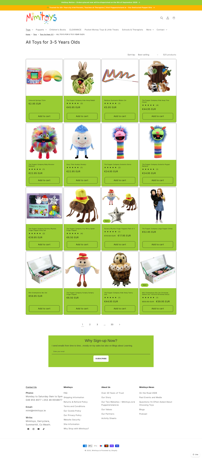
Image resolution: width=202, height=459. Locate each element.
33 (112, 324)
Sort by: (131, 54)
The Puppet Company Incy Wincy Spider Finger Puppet (80, 229)
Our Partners (107, 414)
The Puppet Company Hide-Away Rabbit (80, 100)
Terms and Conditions (74, 406)
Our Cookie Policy (72, 411)
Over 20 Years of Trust (112, 393)
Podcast (143, 414)
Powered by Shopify (109, 450)
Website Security (72, 419)
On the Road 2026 (148, 393)
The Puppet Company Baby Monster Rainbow (41, 165)
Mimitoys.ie (96, 450)
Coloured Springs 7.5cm (37, 100)
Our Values (106, 409)
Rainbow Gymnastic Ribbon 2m (115, 100)
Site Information (72, 424)
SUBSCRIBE (101, 359)
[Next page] (119, 324)
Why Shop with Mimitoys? (76, 428)
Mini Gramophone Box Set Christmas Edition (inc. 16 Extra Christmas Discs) (155, 293)
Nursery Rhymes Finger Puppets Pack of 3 (119, 228)
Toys (35, 34)
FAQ (65, 393)
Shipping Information (74, 397)
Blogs (142, 409)
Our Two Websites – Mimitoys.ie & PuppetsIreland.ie (118, 403)
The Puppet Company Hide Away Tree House (155, 101)
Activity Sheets (108, 418)
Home (28, 34)
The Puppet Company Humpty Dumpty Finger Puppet (80, 293)
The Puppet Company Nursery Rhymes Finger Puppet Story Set (42, 229)
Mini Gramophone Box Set (38, 293)
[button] (29, 29)
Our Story (106, 397)
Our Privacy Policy (73, 415)
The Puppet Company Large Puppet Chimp (157, 228)
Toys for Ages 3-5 (46, 34)
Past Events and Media (150, 397)
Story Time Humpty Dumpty (76, 164)
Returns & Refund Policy (76, 402)
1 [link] (82, 324)
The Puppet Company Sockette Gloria (117, 164)
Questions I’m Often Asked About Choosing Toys (155, 403)
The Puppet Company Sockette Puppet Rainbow (156, 165)
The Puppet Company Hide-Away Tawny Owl (118, 293)
